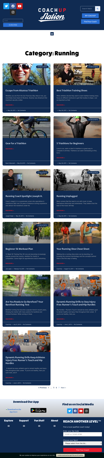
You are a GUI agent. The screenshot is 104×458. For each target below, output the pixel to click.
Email (5, 18)
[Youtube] (20, 6)
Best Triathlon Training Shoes (72, 90)
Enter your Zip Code (71, 431)
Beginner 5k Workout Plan (19, 249)
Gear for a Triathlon (16, 143)
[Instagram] (13, 12)
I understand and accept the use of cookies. (70, 455)
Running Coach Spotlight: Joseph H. (24, 196)
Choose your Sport (70, 440)
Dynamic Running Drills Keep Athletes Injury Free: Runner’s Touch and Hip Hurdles (25, 360)
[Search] (97, 8)
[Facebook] (13, 6)
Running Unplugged (67, 196)
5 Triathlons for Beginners (70, 143)
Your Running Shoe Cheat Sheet (73, 249)
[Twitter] (6, 6)
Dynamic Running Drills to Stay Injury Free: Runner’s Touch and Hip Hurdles (76, 303)
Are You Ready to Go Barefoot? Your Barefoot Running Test (24, 303)
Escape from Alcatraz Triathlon (22, 90)
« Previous (42, 388)
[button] (52, 33)
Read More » (10, 105)
